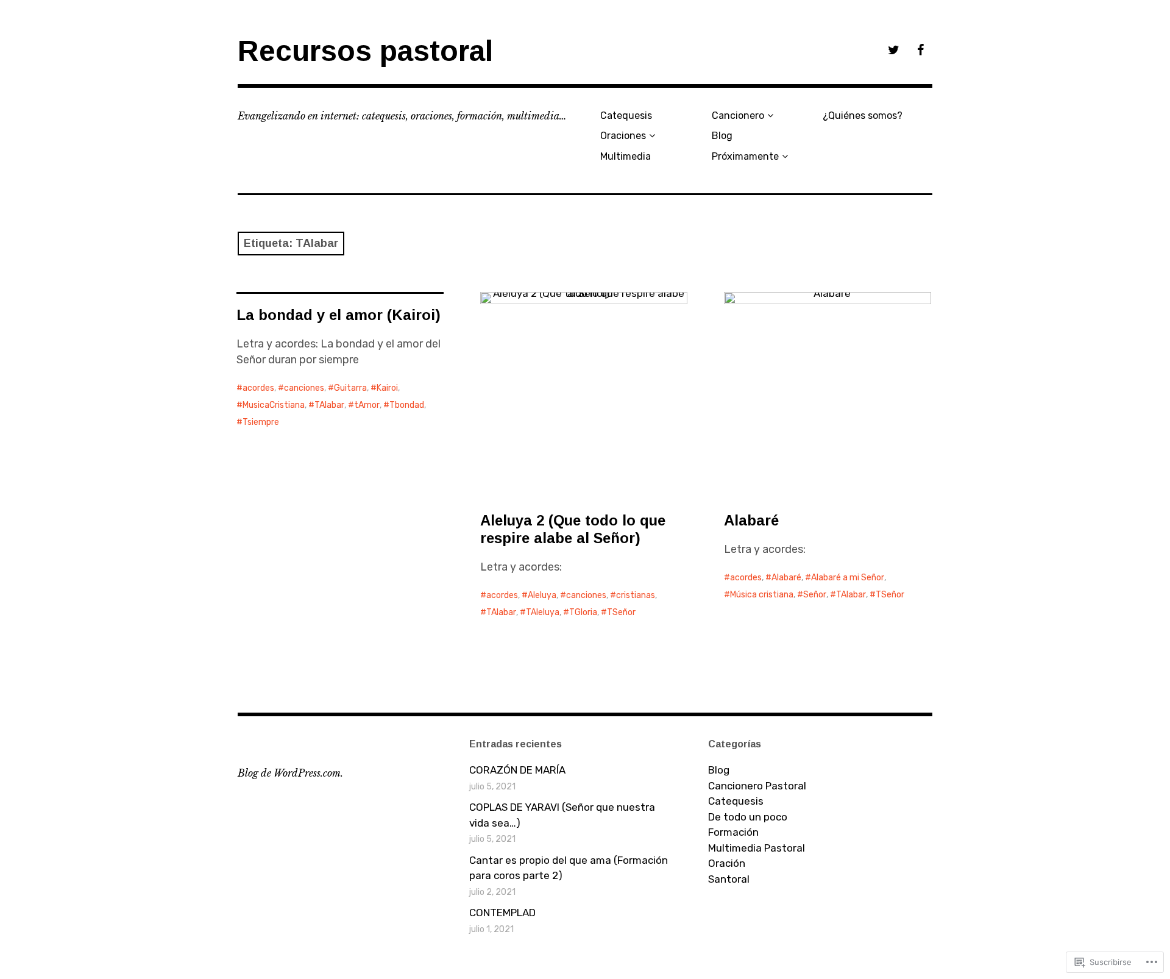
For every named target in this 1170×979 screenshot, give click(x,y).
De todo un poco (747, 817)
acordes (258, 388)
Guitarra (350, 388)
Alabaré (751, 520)
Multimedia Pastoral (756, 848)
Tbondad (406, 405)
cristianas (635, 595)
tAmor (367, 405)
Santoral (729, 879)
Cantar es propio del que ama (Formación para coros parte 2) (568, 868)
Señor (814, 594)
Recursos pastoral (365, 51)
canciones (304, 388)
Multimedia (625, 156)
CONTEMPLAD (502, 912)
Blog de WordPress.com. (290, 773)
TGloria (583, 612)
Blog (722, 135)
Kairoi (387, 388)
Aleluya (542, 595)
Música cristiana (761, 594)
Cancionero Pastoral (757, 786)
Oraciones (623, 135)
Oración (726, 863)
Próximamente (745, 156)
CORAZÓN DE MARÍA (517, 770)
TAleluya (542, 612)
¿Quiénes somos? (862, 115)
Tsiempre (261, 422)
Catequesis (626, 115)
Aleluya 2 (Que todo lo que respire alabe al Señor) (572, 529)
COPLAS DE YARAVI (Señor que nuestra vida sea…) (562, 815)
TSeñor (621, 612)
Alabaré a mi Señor (847, 577)
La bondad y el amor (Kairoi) (338, 315)
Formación (733, 832)
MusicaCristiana (274, 405)
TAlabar (329, 405)
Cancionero (738, 115)
